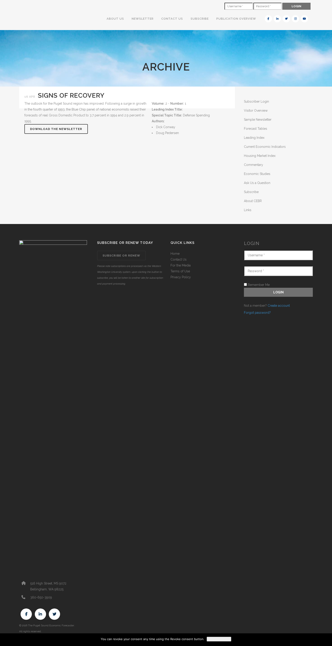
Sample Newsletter (257, 119)
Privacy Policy (181, 277)
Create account (279, 305)
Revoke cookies (218, 639)
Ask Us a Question (257, 183)
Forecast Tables (255, 128)
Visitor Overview (256, 110)
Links (247, 210)
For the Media (181, 265)
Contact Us (179, 259)
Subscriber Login (256, 101)
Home (175, 253)
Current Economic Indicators (265, 147)
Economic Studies (257, 174)
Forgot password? (257, 312)
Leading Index (254, 137)
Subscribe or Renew (121, 255)
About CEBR (253, 201)
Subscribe (251, 192)
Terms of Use (180, 271)
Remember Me (258, 285)
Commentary (253, 165)
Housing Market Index (260, 156)
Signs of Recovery (71, 95)
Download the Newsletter (56, 129)
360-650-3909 (41, 597)
